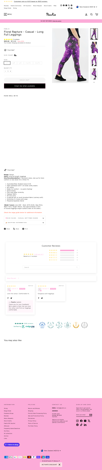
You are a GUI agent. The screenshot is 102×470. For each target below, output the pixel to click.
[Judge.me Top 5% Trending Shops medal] (84, 325)
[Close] (59, 464)
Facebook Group (8, 413)
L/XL (20, 63)
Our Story (6, 431)
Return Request (37, 5)
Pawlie (7, 29)
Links (5, 438)
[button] (8, 39)
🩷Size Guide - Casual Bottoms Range (22, 218)
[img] (11, 286)
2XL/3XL (28, 63)
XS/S (7, 63)
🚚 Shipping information (16, 222)
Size (5, 59)
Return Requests (8, 418)
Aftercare (6, 426)
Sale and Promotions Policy (36, 416)
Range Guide (7, 8)
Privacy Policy (32, 421)
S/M (13, 63)
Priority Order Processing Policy (37, 413)
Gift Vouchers (27, 5)
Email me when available (25, 86)
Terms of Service (33, 423)
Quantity (8, 68)
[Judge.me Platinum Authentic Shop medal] (51, 325)
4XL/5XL (38, 63)
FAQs (55, 5)
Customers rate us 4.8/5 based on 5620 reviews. (31, 1)
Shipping (14, 43)
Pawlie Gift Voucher (9, 423)
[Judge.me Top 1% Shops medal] (76, 325)
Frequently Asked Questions (12, 428)
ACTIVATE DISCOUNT (49, 464)
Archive (6, 436)
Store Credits (48, 5)
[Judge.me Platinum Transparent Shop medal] (59, 325)
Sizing (15, 8)
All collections (8, 433)
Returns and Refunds (34, 408)
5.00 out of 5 (38, 254)
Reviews (6, 5)
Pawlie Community (16, 5)
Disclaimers (31, 418)
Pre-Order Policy (33, 426)
